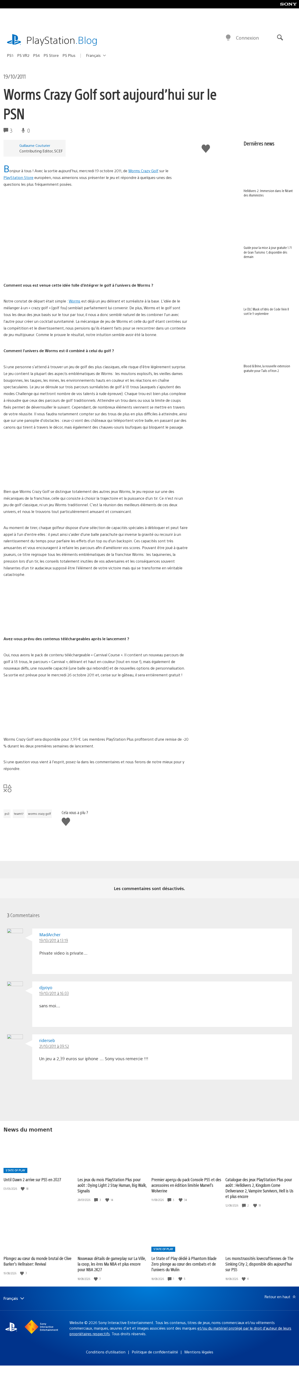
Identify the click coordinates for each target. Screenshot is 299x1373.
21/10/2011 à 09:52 (54, 1046)
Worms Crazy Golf (143, 170)
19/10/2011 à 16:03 (54, 993)
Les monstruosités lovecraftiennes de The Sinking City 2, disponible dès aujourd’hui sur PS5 (259, 1264)
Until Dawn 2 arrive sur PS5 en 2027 (32, 1179)
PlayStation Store (18, 177)
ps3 (7, 814)
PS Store (51, 55)
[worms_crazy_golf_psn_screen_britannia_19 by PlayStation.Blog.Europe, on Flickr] (39, 475)
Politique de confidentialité (155, 1351)
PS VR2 (23, 55)
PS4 (36, 55)
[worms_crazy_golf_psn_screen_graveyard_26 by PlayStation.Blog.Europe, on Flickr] (39, 622)
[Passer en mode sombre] (228, 37)
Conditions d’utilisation (105, 1351)
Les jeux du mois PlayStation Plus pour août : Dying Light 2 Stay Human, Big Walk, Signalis (112, 1185)
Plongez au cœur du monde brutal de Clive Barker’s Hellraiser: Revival (37, 1261)
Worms (74, 301)
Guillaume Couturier (34, 145)
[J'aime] (23, 1189)
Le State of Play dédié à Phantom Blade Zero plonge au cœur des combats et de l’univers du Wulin (184, 1264)
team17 (18, 814)
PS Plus (69, 55)
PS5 (10, 55)
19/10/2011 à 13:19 (53, 940)
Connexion (247, 37)
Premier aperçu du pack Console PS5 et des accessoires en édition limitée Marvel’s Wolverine (186, 1185)
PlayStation (62, 39)
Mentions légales (198, 1351)
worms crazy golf (39, 814)
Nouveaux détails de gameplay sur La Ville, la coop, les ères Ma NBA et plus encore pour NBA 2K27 (112, 1264)
